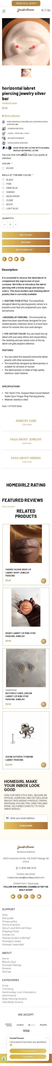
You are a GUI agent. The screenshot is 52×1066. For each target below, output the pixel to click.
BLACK (9, 179)
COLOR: (6, 163)
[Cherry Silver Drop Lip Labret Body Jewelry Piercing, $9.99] (26, 544)
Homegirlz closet (11, 941)
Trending (8, 989)
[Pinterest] (22, 259)
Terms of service (11, 924)
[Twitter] (16, 259)
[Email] (10, 259)
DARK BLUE (12, 188)
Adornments (9, 995)
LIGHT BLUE (12, 208)
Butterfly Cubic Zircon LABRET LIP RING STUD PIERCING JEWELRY (19, 696)
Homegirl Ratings (11, 965)
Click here (27, 424)
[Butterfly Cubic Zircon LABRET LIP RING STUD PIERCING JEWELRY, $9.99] (26, 668)
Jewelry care (26, 421)
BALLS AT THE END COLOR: (17, 175)
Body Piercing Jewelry (14, 999)
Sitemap (6, 971)
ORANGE (10, 192)
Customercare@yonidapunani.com (25, 877)
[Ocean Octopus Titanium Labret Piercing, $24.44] (26, 731)
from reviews (8, 506)
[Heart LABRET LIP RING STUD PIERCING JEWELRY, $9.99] (26, 607)
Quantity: (8, 218)
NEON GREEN (12, 196)
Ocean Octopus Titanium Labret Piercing (19, 758)
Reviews (6, 968)
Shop (5, 985)
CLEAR (9, 200)
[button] (11, 116)
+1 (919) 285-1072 (27, 868)
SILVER (9, 168)
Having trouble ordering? (16, 938)
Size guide (8, 918)
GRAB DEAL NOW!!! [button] (26, 3)
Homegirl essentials (13, 944)
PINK (8, 184)
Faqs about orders (26, 458)
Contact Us (8, 934)
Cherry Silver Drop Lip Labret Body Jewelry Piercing (18, 572)
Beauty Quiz (9, 962)
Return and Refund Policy (16, 928)
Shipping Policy (10, 931)
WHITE (9, 204)
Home (5, 958)
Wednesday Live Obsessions (19, 992)
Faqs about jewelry (26, 439)
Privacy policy (9, 921)
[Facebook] (4, 259)
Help (4, 915)
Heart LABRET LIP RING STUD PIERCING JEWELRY (21, 635)
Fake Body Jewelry (12, 1002)
